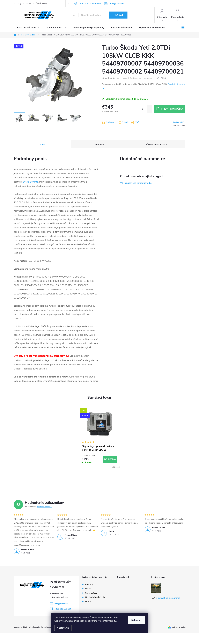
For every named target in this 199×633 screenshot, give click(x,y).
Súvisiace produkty (155, 144)
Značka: (178, 122)
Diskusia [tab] (99, 144)
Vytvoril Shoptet (178, 627)
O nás (28, 3)
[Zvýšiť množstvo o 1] (149, 107)
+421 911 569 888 (62, 608)
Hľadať (118, 15)
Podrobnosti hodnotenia (141, 78)
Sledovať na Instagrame (168, 598)
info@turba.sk (61, 603)
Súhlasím (136, 620)
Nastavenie (63, 627)
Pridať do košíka (172, 108)
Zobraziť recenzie (44, 506)
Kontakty (17, 3)
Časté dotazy (41, 3)
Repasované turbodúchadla (138, 183)
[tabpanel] (99, 437)
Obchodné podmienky (95, 597)
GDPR (88, 601)
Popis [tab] (42, 144)
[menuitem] (28, 27)
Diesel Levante (30, 181)
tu (115, 620)
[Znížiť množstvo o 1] (149, 111)
